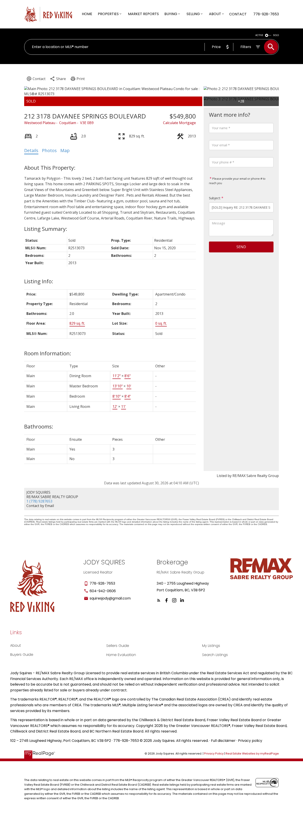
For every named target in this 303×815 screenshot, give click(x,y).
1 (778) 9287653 (39, 501)
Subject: (215, 198)
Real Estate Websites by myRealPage (252, 753)
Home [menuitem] (87, 13)
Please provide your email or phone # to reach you (237, 181)
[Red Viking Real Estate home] (50, 14)
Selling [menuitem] (193, 13)
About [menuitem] (215, 13)
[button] (159, 600)
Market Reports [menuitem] (143, 13)
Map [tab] (65, 150)
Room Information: (47, 353)
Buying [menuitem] (170, 13)
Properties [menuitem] (108, 13)
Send (241, 246)
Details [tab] (31, 150)
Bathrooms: (38, 426)
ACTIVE (259, 35)
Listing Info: (38, 281)
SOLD (276, 35)
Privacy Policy (214, 753)
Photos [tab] (49, 150)
